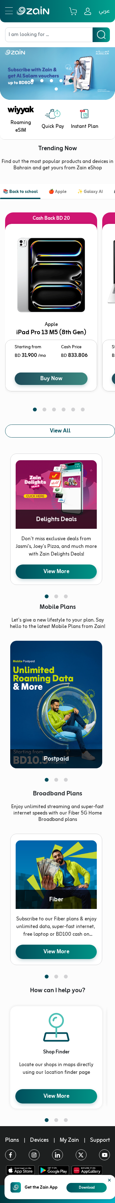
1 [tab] (33, 82)
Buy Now (51, 378)
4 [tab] (62, 82)
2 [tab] (43, 82)
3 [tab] (53, 82)
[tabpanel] (57, 69)
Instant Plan (84, 126)
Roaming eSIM (21, 126)
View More (56, 571)
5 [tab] (72, 82)
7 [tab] (57, 90)
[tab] (20, 192)
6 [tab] (81, 82)
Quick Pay (53, 126)
